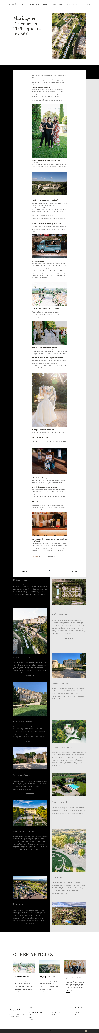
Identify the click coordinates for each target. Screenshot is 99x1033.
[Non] (97, 1031)
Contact (69, 4)
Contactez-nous (35, 278)
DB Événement (46, 311)
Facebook (77, 1010)
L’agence (54, 1010)
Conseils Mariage (18, 14)
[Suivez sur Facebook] (85, 5)
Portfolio (54, 4)
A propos (46, 4)
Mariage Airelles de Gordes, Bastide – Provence (47, 977)
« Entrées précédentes (17, 997)
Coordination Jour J (56, 1014)
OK (86, 1030)
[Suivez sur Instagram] (87, 5)
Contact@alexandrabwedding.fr (35, 1012)
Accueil (24, 4)
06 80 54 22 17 (32, 1017)
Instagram (77, 1012)
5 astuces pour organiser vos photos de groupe (73, 978)
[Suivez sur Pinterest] (90, 5)
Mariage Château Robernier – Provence (22, 977)
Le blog (62, 4)
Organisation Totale (56, 1012)
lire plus (16, 991)
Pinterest (77, 1014)
